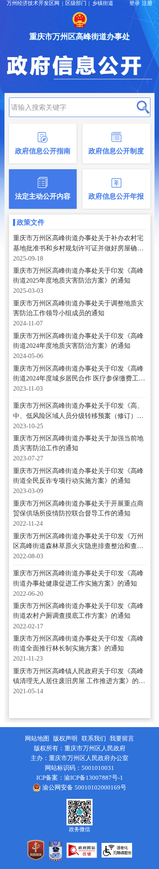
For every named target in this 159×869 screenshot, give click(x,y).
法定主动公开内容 (43, 196)
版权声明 (65, 738)
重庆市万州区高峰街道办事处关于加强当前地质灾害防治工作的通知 (78, 443)
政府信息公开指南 (43, 151)
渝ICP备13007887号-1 (93, 777)
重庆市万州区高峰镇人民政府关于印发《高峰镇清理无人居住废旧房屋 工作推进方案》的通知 (79, 677)
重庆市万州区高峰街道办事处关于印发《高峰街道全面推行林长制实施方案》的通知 (78, 643)
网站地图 (37, 738)
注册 (147, 3)
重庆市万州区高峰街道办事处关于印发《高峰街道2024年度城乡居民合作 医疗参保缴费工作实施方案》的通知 (79, 374)
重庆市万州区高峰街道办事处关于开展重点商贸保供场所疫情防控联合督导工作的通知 (78, 508)
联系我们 (94, 738)
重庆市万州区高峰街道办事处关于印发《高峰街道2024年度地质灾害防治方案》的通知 (78, 340)
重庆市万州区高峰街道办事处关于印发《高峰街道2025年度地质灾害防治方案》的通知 (78, 275)
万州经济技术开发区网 (33, 3)
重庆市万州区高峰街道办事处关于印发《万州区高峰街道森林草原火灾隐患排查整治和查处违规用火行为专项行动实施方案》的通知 (78, 542)
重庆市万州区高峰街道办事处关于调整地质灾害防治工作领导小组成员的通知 (78, 308)
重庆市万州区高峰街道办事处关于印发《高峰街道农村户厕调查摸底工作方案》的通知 (78, 610)
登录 (134, 3)
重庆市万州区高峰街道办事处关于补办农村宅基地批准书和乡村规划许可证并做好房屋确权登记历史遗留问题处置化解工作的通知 (78, 243)
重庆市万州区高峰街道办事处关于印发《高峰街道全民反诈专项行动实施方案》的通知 (78, 475)
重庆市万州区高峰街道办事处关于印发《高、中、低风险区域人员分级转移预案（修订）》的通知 (78, 411)
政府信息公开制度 (116, 151)
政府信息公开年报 (116, 196)
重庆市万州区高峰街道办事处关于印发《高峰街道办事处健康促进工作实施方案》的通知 (78, 578)
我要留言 (122, 738)
